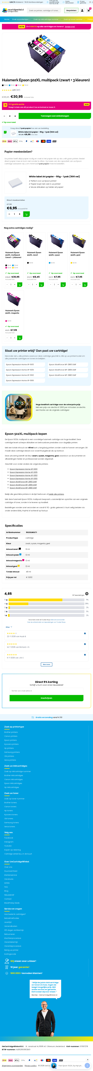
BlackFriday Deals (11, 903)
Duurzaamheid (10, 871)
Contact (8, 899)
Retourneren (9, 934)
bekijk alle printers (56, 494)
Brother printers (11, 732)
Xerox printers (10, 760)
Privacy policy (31, 1065)
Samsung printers (12, 752)
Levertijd (7, 922)
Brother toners (10, 802)
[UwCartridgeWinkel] (13, 10)
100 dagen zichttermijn (14, 930)
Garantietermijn (11, 942)
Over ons (8, 867)
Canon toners (10, 806)
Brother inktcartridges (13, 775)
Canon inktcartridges (13, 779)
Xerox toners (9, 826)
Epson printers (10, 740)
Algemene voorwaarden (12, 1065)
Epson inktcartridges (13, 783)
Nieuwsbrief (9, 895)
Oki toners (8, 818)
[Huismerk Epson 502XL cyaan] (57, 241)
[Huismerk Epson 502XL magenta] (14, 299)
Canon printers (10, 736)
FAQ (6, 887)
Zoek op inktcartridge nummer (17, 771)
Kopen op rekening (12, 850)
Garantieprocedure (12, 946)
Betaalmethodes (11, 918)
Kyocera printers (11, 744)
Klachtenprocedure (12, 938)
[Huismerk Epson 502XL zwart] (35, 241)
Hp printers (9, 748)
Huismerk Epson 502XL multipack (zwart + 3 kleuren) (13, 255)
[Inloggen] (82, 10)
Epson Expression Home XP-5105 (20, 370)
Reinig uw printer (11, 950)
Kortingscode (10, 954)
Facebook (8, 838)
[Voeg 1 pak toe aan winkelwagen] (26, 214)
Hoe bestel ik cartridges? (15, 914)
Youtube (8, 846)
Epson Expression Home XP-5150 (20, 375)
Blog (6, 891)
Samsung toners (11, 822)
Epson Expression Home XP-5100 (20, 364)
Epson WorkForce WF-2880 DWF (62, 375)
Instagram (8, 842)
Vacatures (8, 879)
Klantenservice (10, 875)
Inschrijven (46, 698)
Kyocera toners (11, 814)
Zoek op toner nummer (14, 798)
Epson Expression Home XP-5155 (20, 380)
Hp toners (8, 810)
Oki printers (9, 756)
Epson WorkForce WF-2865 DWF (62, 370)
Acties (7, 883)
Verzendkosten (10, 926)
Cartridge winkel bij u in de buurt (18, 854)
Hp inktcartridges (11, 787)
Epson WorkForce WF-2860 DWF (62, 364)
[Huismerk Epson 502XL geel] (79, 241)
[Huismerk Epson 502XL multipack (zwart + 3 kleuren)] (14, 241)
